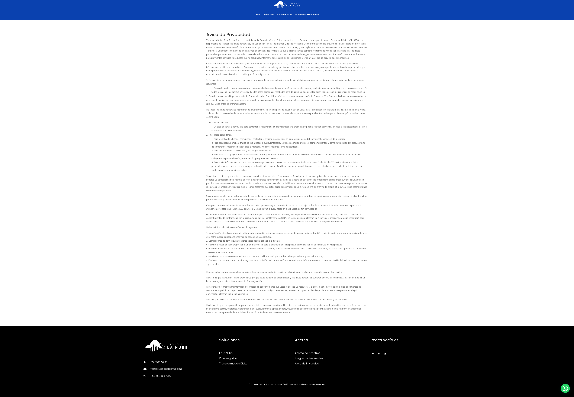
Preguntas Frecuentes (307, 14)
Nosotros (269, 14)
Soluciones (283, 14)
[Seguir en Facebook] (373, 353)
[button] (565, 388)
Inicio (258, 14)
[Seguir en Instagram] (379, 353)
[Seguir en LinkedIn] (385, 353)
